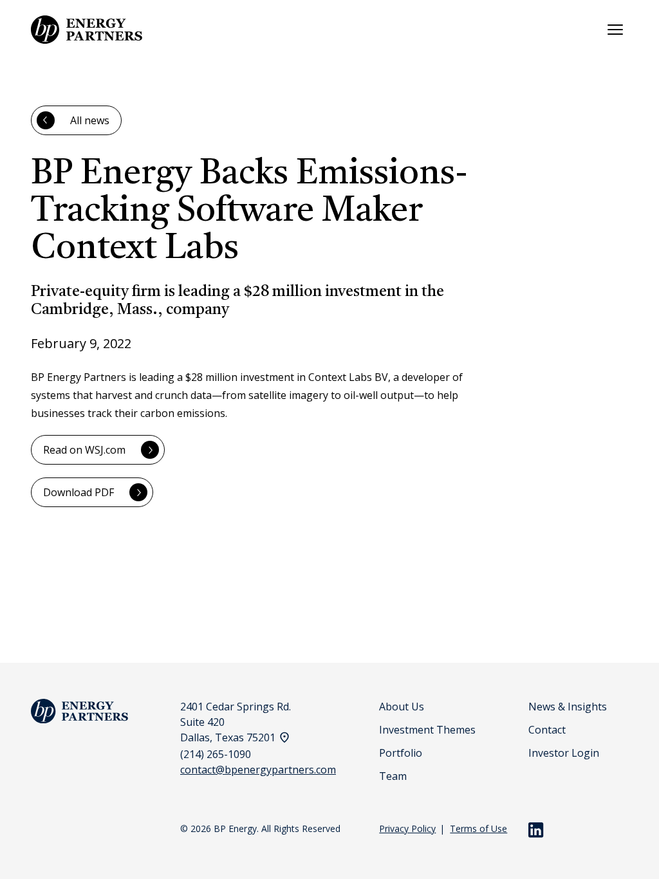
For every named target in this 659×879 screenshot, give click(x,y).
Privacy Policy (407, 828)
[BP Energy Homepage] (86, 29)
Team (393, 776)
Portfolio (400, 753)
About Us (401, 706)
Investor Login (563, 753)
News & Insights (567, 706)
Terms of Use (478, 828)
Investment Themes (427, 730)
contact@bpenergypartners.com (258, 770)
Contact (547, 730)
